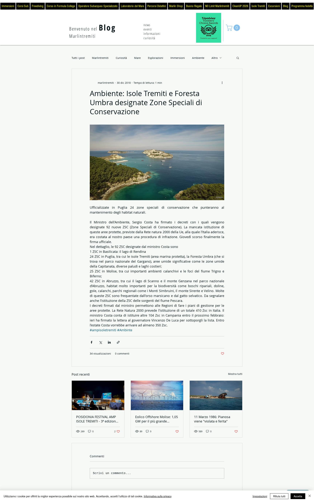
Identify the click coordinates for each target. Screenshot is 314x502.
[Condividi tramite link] (118, 342)
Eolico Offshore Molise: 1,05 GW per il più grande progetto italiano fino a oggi (156, 419)
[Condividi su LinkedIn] (109, 342)
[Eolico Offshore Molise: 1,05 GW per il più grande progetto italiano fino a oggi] (157, 395)
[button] (233, 28)
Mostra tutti (235, 374)
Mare (137, 57)
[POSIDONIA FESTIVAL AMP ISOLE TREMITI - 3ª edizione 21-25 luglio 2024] (98, 395)
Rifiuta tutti (279, 496)
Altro (215, 57)
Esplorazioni (155, 57)
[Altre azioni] (222, 82)
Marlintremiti (100, 57)
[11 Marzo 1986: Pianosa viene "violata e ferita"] (216, 395)
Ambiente (198, 57)
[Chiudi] (309, 496)
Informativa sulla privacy (158, 496)
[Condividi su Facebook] (91, 342)
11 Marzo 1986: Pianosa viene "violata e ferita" (212, 419)
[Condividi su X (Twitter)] (100, 342)
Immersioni (177, 57)
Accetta (298, 496)
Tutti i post (78, 57)
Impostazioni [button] (260, 496)
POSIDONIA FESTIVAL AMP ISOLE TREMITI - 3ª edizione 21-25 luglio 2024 (97, 419)
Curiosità (121, 57)
